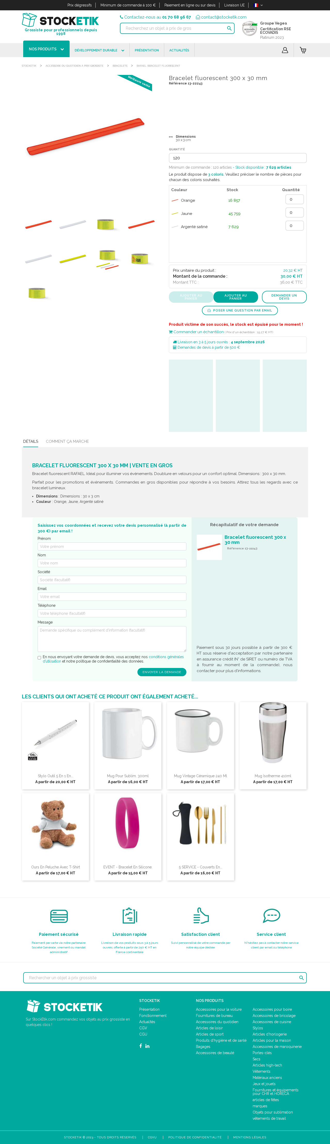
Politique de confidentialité (195, 1137)
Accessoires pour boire (272, 1009)
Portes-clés (262, 1053)
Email (42, 588)
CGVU (152, 1137)
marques (260, 1106)
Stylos (258, 1028)
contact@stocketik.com (223, 17)
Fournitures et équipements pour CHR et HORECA (276, 1091)
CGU (143, 1034)
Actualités (147, 1022)
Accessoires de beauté (215, 1053)
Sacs (256, 1059)
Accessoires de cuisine (272, 1022)
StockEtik (29, 65)
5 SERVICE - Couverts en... (200, 867)
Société (44, 572)
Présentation (149, 1009)
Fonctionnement (153, 1015)
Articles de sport (210, 1034)
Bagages (203, 1046)
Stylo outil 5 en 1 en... (55, 776)
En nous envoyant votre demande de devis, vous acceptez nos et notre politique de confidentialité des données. (113, 659)
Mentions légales (249, 1137)
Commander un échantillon (198, 332)
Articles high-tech (267, 1065)
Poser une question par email (242, 310)
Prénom (44, 538)
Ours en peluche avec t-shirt (55, 867)
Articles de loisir (209, 1028)
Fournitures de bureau (214, 1015)
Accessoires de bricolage (274, 1015)
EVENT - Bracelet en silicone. (127, 867)
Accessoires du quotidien (217, 1022)
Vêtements (261, 1071)
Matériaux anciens (267, 1077)
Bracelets (120, 65)
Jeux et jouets (264, 1084)
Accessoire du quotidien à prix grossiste (74, 65)
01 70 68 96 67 (176, 17)
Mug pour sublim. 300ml (128, 776)
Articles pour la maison (272, 1040)
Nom (42, 555)
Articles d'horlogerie (270, 1034)
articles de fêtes (266, 1100)
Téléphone (46, 605)
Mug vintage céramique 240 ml (200, 776)
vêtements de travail (269, 1118)
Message (45, 622)
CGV (143, 1028)
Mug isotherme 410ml (273, 776)
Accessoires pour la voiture (219, 1009)
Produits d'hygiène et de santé (221, 1040)
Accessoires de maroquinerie (277, 1046)
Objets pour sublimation (273, 1112)
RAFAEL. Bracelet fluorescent (158, 65)
